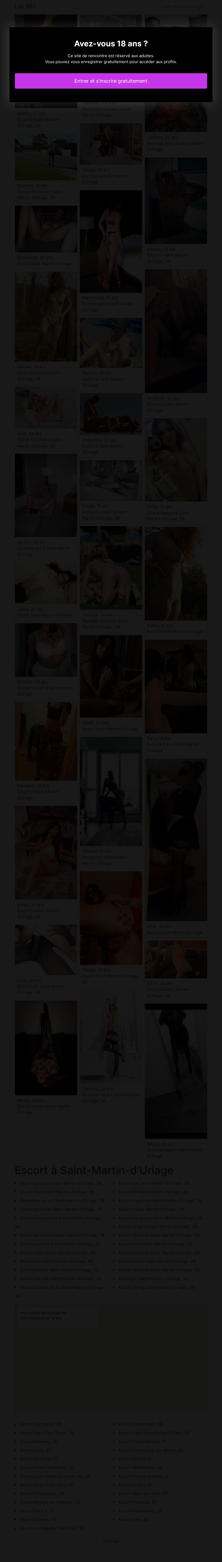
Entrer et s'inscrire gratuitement (111, 81)
